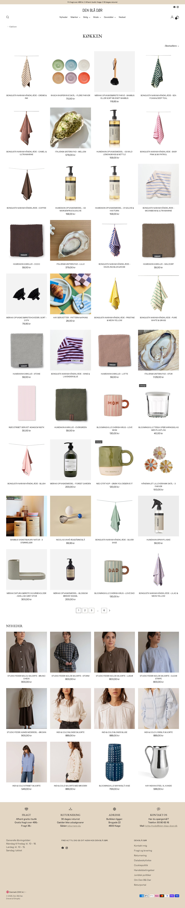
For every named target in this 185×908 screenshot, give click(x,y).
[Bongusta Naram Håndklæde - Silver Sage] (114, 516)
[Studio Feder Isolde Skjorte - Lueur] (114, 652)
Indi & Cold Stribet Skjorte (26, 786)
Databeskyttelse (142, 860)
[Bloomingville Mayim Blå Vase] (114, 762)
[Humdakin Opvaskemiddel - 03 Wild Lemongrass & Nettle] (114, 128)
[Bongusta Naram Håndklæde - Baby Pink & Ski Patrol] (158, 128)
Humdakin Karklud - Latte (114, 374)
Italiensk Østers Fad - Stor (158, 374)
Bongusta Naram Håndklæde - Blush (27, 484)
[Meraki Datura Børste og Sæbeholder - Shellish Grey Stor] (26, 569)
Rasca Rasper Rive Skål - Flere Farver (70, 95)
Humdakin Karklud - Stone (26, 374)
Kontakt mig (140, 845)
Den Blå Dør (18, 896)
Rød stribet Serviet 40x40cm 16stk (26, 427)
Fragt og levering (143, 850)
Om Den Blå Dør (142, 880)
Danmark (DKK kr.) (16, 892)
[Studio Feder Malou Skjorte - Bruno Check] (26, 652)
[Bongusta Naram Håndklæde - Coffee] (26, 184)
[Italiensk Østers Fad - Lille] (70, 240)
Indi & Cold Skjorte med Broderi (70, 786)
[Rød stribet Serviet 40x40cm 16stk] (26, 403)
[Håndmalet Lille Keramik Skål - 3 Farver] (158, 459)
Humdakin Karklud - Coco (26, 264)
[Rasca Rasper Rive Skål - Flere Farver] (70, 71)
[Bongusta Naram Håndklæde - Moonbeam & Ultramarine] (158, 184)
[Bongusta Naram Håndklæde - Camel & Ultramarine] (26, 128)
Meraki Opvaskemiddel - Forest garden (70, 484)
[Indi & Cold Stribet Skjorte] (26, 762)
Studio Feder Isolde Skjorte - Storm (70, 676)
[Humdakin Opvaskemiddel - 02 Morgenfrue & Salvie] (70, 184)
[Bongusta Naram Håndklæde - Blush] (26, 459)
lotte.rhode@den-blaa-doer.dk (161, 825)
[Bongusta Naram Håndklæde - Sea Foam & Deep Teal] (158, 71)
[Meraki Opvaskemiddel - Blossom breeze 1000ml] (70, 569)
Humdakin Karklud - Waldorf (158, 264)
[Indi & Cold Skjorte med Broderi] (70, 762)
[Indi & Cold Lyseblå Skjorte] (158, 708)
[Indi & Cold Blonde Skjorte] (70, 708)
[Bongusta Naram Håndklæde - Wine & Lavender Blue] (70, 350)
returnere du (74, 825)
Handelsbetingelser (144, 870)
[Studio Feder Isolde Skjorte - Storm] (70, 652)
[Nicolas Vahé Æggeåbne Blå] (70, 516)
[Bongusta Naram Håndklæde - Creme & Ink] (26, 71)
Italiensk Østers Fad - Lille (71, 264)
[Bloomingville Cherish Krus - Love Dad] (114, 569)
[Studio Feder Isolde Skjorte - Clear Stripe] (158, 652)
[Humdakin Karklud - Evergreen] (70, 403)
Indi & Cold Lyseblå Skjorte (158, 732)
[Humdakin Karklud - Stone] (26, 350)
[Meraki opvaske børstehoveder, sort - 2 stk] (26, 294)
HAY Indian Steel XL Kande (158, 786)
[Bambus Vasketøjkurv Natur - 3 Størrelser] (26, 516)
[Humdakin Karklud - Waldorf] (158, 240)
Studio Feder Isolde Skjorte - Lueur (114, 676)
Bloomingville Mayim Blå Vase (114, 786)
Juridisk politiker (142, 875)
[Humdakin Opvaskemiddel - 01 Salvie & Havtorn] (114, 184)
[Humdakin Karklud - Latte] (114, 350)
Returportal (140, 885)
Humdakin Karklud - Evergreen (70, 427)
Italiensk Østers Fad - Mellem (70, 152)
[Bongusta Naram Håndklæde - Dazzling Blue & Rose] (114, 240)
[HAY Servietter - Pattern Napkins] (70, 294)
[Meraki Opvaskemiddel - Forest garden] (70, 459)
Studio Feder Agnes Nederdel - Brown (26, 732)
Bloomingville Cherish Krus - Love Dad (114, 593)
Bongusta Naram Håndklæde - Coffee (26, 208)
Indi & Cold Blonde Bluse (114, 732)
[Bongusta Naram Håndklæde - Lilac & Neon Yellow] (158, 569)
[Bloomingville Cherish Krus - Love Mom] (114, 403)
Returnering (140, 855)
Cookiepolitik (141, 865)
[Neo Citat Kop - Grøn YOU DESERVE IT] (114, 459)
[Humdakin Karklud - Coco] (26, 240)
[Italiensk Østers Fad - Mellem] (70, 128)
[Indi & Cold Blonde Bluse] (114, 708)
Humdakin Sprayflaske (158, 540)
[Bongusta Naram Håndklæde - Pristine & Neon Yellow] (114, 294)
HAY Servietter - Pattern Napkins (70, 317)
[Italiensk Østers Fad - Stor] (158, 350)
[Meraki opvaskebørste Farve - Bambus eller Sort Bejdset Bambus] (114, 71)
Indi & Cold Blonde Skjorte (70, 732)
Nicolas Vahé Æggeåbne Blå (70, 540)
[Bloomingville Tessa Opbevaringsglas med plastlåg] (158, 403)
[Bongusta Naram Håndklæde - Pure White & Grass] (158, 294)
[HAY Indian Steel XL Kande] (158, 762)
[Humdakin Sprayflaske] (158, 516)
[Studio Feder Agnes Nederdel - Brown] (26, 708)
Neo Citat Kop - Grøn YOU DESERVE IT (114, 484)
